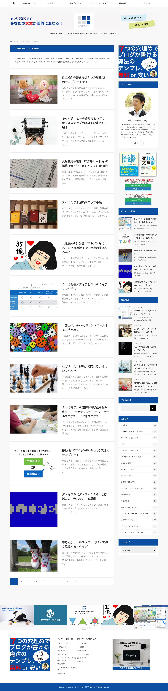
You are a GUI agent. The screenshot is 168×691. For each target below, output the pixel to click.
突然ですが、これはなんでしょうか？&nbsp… (144, 274)
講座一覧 (80, 661)
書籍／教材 (123, 3)
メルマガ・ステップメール (138, 450)
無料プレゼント (75, 3)
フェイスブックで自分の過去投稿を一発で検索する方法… (146, 220)
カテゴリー (52, 3)
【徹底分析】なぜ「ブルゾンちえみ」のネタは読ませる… (146, 283)
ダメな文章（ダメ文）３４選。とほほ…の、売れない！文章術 (84, 496)
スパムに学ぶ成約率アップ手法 (82, 202)
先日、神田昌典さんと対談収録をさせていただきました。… (145, 258)
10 (67, 581)
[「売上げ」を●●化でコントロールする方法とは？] (33, 337)
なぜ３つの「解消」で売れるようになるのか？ (84, 368)
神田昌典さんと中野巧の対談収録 (146, 252)
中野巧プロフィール (63, 647)
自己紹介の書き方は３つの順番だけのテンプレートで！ (84, 79)
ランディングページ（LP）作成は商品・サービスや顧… (145, 330)
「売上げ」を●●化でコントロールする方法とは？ (85, 327)
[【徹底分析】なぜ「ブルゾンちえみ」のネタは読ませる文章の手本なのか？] (33, 255)
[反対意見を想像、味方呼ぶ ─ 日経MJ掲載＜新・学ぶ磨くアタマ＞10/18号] (33, 173)
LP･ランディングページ (138, 526)
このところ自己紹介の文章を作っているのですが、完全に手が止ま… (145, 391)
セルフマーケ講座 (83, 654)
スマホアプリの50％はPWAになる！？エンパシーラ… (145, 312)
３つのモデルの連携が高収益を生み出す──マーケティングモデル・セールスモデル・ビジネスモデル (85, 412)
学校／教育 (138, 501)
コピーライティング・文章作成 (138, 431)
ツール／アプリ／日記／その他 (138, 488)
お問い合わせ (61, 673)
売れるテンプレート (83, 658)
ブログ (138, 444)
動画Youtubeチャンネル (138, 507)
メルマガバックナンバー (138, 520)
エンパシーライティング (99, 3)
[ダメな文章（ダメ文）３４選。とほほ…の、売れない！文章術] (33, 509)
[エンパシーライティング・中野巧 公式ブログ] (84, 29)
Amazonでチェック (138, 185)
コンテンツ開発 (138, 476)
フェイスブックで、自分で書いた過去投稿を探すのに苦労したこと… (145, 227)
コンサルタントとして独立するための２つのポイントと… (146, 366)
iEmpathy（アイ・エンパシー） (138, 532)
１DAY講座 (80, 647)
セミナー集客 (138, 495)
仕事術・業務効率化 (138, 482)
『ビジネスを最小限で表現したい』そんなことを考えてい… (145, 243)
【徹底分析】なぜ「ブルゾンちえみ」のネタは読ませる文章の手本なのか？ (84, 248)
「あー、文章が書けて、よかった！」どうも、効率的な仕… (144, 290)
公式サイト (146, 3)
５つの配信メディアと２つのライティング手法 (85, 286)
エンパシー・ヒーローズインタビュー (138, 514)
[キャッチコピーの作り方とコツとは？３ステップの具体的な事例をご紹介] (33, 130)
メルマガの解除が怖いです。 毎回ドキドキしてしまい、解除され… (145, 355)
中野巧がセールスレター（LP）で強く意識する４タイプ (85, 544)
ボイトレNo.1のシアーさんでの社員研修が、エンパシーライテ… (145, 337)
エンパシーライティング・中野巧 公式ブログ (82, 687)
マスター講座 (81, 650)
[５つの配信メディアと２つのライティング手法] (33, 296)
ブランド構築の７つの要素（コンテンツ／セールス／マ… (146, 236)
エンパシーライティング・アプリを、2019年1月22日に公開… (144, 319)
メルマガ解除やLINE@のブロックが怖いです (145, 348)
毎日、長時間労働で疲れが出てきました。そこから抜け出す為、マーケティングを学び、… (145, 374)
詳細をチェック (138, 189)
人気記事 (138, 425)
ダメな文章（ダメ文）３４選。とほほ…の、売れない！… (146, 267)
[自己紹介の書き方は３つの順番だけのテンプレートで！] (33, 89)
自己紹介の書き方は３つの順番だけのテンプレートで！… (146, 384)
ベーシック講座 (82, 643)
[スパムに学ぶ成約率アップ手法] (33, 214)
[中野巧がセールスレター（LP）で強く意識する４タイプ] (33, 556)
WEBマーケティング (138, 469)
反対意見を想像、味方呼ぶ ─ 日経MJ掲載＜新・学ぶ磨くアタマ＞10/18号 (85, 163)
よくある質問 (138, 463)
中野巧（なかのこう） (138, 120)
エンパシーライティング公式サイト (66, 669)
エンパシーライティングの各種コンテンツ (66, 659)
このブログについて (28, 3)
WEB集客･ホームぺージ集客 (138, 457)
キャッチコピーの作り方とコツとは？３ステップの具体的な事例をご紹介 (84, 123)
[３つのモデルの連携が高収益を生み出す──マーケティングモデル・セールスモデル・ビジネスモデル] (33, 419)
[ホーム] (13, 3)
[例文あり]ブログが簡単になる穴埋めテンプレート (85, 452)
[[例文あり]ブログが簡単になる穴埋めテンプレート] (33, 463)
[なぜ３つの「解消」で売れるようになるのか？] (33, 378)
